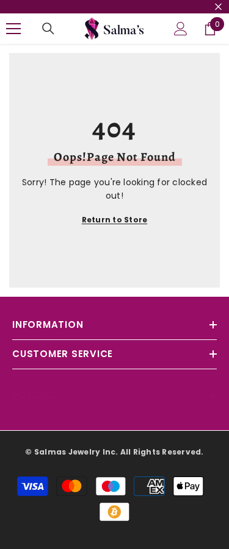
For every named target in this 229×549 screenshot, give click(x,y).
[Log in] (180, 28)
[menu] (13, 28)
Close (218, 7)
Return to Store (115, 219)
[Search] (48, 28)
